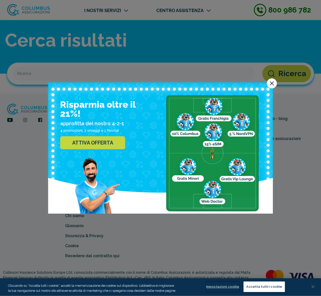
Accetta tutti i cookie (264, 286)
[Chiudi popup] (272, 83)
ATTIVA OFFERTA (92, 143)
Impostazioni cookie (222, 286)
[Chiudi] (312, 286)
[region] (160, 287)
